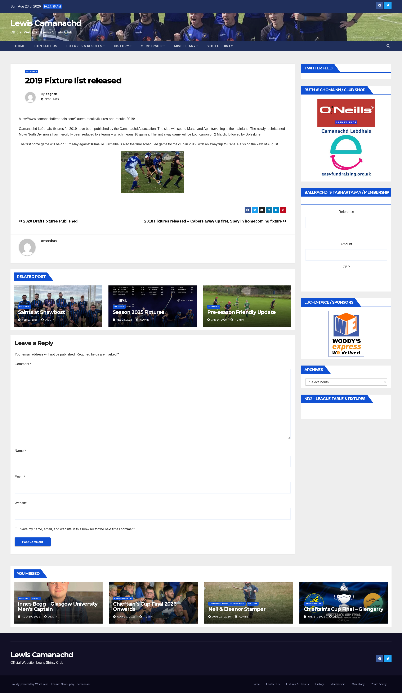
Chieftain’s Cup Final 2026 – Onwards (146, 606)
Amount (346, 244)
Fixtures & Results (84, 46)
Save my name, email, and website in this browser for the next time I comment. (77, 529)
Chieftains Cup (123, 598)
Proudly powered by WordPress (29, 684)
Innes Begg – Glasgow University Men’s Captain (57, 606)
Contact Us (45, 46)
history (23, 598)
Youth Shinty (220, 46)
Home (20, 46)
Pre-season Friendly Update (241, 312)
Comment (23, 364)
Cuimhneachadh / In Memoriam (227, 603)
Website (21, 503)
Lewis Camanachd (45, 23)
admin (50, 319)
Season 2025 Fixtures (138, 312)
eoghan (51, 94)
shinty (36, 598)
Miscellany (185, 46)
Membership (152, 46)
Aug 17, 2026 (221, 616)
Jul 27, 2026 (316, 616)
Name (20, 451)
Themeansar (82, 684)
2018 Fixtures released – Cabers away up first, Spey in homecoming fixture (213, 221)
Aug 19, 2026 (31, 616)
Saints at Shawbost (41, 312)
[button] (388, 46)
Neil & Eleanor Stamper (236, 609)
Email (20, 477)
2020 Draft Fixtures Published (50, 221)
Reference (346, 212)
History (121, 46)
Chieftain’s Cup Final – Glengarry (343, 609)
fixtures (31, 71)
